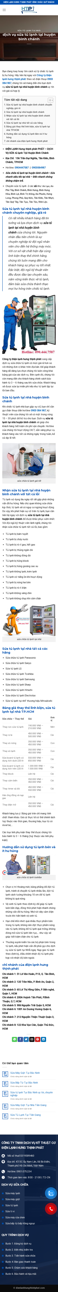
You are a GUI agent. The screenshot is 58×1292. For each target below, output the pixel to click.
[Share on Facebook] (20, 1039)
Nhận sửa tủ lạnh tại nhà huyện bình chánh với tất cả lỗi (28, 117)
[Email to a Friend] (31, 1039)
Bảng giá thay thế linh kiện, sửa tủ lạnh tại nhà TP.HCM (28, 128)
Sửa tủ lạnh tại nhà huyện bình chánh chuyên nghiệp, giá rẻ (29, 106)
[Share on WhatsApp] (14, 1039)
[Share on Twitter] (26, 1039)
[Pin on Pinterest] (37, 1039)
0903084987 (39, 167)
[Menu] (4, 10)
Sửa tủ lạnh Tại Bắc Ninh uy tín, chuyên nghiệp (31, 1094)
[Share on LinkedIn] (43, 1039)
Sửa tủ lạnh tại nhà (29, 30)
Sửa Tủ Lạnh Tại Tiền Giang (25, 1114)
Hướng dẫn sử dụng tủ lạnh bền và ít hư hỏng (26, 136)
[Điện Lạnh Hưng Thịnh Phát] (29, 10)
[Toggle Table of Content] (48, 100)
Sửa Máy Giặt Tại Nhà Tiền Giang (28, 1105)
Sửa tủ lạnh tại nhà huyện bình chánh (25, 112)
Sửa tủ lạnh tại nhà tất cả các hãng (24, 123)
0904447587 (22, 167)
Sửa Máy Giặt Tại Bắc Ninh (25, 1072)
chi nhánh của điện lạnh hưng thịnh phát (27, 141)
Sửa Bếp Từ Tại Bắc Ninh (24, 1082)
